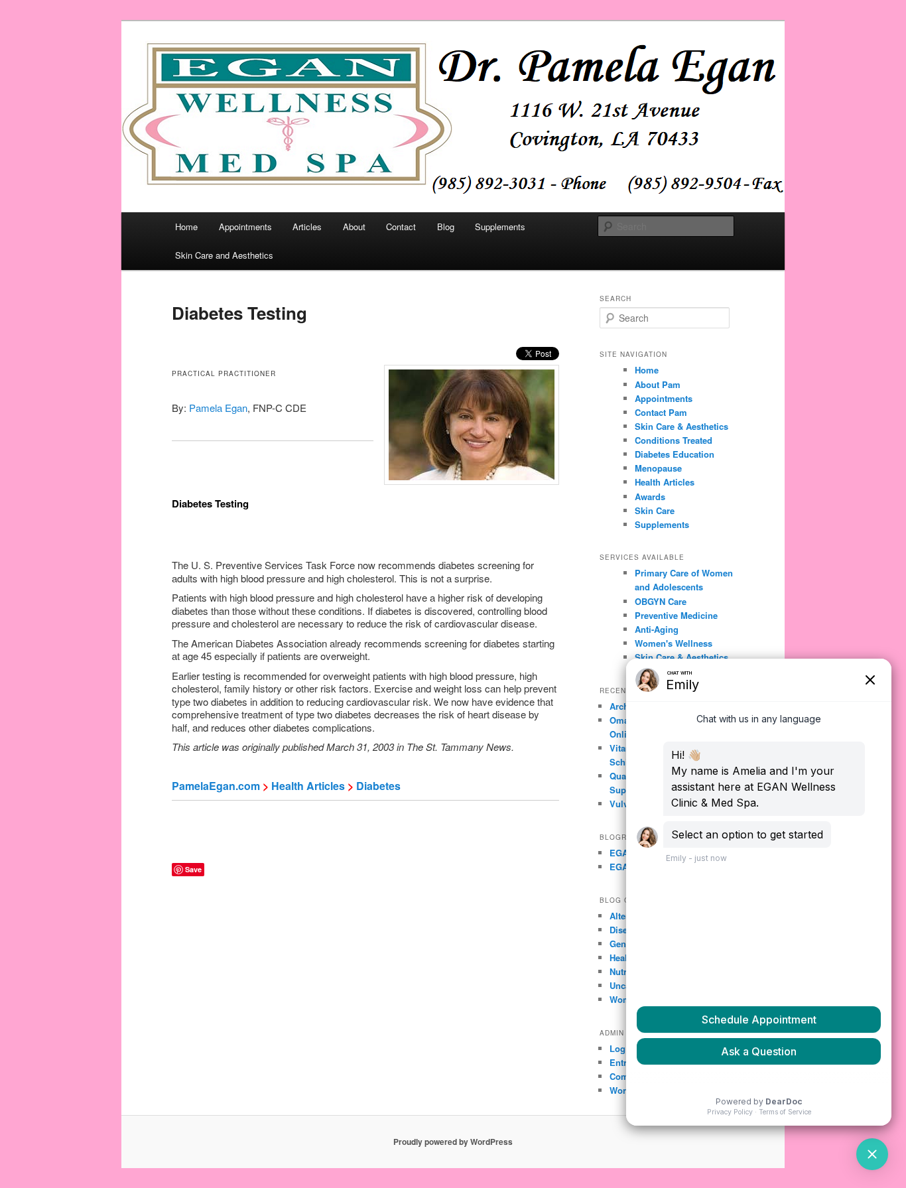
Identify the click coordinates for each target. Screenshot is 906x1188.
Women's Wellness (673, 643)
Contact (401, 226)
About (354, 226)
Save (193, 869)
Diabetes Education (674, 454)
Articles (307, 226)
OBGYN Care (660, 601)
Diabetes (378, 785)
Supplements (500, 226)
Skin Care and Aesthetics (224, 255)
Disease (625, 929)
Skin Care (655, 510)
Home (186, 226)
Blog (445, 226)
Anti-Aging (657, 629)
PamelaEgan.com (216, 785)
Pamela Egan (218, 408)
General (625, 943)
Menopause (658, 468)
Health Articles (308, 785)
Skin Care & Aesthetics (681, 426)
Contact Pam (661, 412)
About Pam (657, 384)
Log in (623, 1048)
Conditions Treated (673, 440)
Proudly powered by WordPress (453, 1142)
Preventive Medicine (676, 615)
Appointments (245, 226)
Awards (650, 496)
